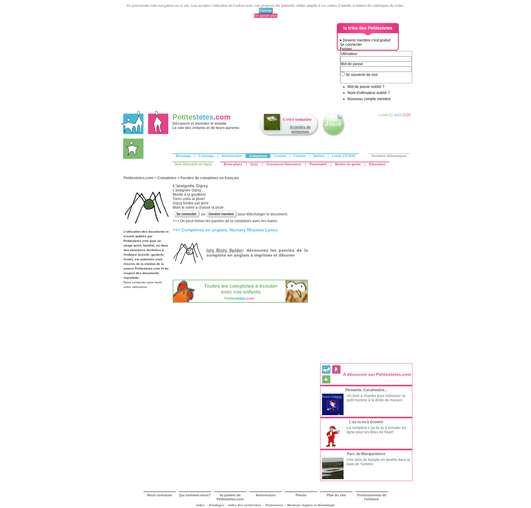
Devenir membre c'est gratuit (366, 40)
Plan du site (336, 495)
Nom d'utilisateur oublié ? (369, 93)
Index (200, 505)
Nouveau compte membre (369, 99)
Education (377, 164)
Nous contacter (159, 495)
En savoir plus (265, 16)
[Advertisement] (229, 66)
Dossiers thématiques (389, 156)
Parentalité (318, 164)
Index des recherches (244, 505)
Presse (301, 495)
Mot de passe (351, 64)
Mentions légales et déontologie (311, 505)
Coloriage (206, 156)
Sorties (318, 156)
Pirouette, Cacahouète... (366, 390)
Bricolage (183, 156)
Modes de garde (348, 164)
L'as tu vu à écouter (366, 422)
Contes (280, 156)
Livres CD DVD (344, 156)
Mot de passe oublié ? (366, 87)
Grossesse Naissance (283, 164)
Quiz (254, 164)
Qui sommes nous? (195, 495)
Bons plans (233, 164)
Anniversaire (232, 156)
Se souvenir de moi (361, 75)
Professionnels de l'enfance (371, 497)
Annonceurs (266, 495)
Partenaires (274, 505)
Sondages (216, 505)
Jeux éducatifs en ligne (193, 164)
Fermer (265, 10)
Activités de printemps (300, 129)
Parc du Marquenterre (366, 454)
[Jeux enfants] (334, 136)
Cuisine (299, 156)
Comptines (258, 156)
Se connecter (351, 44)
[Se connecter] (186, 217)
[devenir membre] (221, 217)
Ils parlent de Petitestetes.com (230, 497)
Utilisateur (348, 54)
